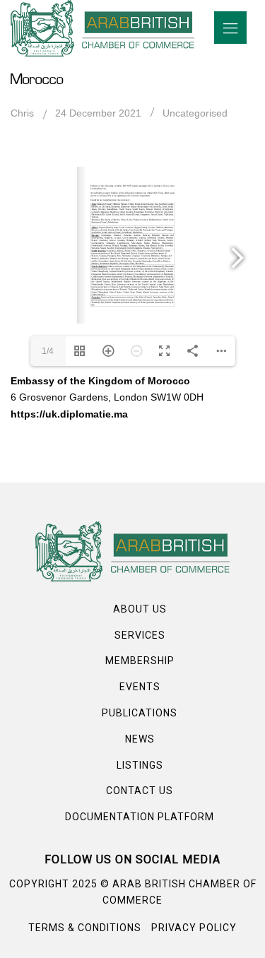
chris (22, 113)
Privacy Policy (194, 927)
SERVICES (139, 635)
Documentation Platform (139, 816)
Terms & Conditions (84, 927)
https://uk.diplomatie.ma (69, 414)
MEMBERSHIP (140, 660)
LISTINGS (140, 765)
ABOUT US (140, 609)
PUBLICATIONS (139, 712)
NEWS (140, 739)
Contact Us (139, 790)
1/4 (48, 351)
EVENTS (139, 686)
